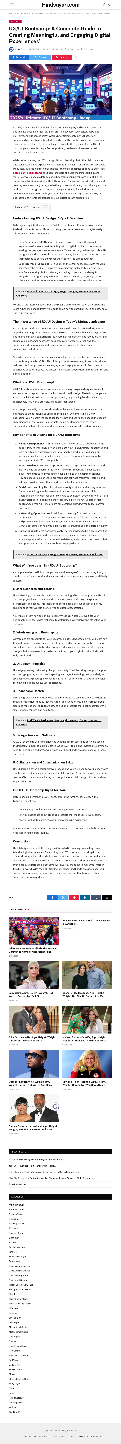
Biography (21, 14)
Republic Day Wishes (19, 1355)
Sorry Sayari (14, 1384)
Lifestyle (13, 1313)
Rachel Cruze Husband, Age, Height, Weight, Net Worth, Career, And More (84, 995)
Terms (72, 1436)
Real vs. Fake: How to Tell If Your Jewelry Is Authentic (86, 922)
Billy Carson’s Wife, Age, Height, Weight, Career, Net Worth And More (33, 1039)
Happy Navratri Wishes (20, 1289)
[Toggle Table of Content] (44, 207)
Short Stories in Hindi (19, 1379)
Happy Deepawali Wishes (21, 1285)
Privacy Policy (60, 1436)
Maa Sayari (14, 1322)
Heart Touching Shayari (20, 1304)
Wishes (12, 1407)
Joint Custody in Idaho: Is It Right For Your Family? (32, 1166)
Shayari (12, 1374)
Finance (13, 1252)
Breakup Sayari (16, 1233)
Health (12, 1294)
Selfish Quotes (16, 1369)
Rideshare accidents (18, 1184)
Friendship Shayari (17, 1256)
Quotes (12, 1341)
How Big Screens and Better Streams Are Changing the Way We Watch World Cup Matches (52, 1178)
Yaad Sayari (14, 1412)
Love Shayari (15, 1318)
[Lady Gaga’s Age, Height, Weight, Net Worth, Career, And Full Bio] (34, 975)
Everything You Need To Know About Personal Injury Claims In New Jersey (44, 1172)
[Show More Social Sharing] (76, 57)
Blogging (13, 1228)
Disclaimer (83, 1436)
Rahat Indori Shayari (18, 1346)
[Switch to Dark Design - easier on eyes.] (104, 4)
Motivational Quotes (18, 1327)
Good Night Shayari (18, 1280)
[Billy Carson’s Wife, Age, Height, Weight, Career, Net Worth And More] (34, 1020)
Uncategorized (16, 1402)
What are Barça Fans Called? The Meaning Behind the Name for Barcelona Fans (33, 950)
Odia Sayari (14, 1336)
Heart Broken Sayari (18, 1299)
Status (12, 1388)
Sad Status (14, 1365)
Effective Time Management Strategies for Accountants (36, 1160)
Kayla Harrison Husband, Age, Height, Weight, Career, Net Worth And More (84, 1083)
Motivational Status (18, 1332)
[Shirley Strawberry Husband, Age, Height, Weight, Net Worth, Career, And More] (34, 1108)
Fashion (13, 1242)
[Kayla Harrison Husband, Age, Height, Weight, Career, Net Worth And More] (87, 1064)
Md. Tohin (22, 49)
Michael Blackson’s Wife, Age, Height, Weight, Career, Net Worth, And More (84, 1039)
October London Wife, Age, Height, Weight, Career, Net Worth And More (30, 1083)
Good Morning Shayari (19, 1271)
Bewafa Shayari (16, 1214)
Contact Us (96, 1436)
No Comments (73, 49)
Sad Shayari (14, 1360)
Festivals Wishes (17, 1247)
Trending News (16, 1398)
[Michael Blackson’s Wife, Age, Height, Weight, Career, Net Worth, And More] (87, 1020)
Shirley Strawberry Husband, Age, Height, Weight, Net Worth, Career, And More (33, 1128)
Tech (11, 1393)
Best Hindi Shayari (42, 1436)
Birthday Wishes (16, 1224)
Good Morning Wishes (19, 1275)
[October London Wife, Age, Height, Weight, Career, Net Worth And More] (34, 1064)
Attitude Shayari (16, 1205)
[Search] (109, 4)
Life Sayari (14, 1308)
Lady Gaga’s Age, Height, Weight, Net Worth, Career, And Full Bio (31, 995)
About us (27, 1436)
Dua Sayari (14, 1238)
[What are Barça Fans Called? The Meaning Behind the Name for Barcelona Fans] (34, 931)
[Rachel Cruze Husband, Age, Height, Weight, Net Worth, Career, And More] (87, 975)
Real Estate (14, 1351)
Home (11, 14)
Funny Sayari (15, 1261)
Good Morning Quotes (19, 1266)
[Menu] (12, 4)
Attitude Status (16, 1209)
